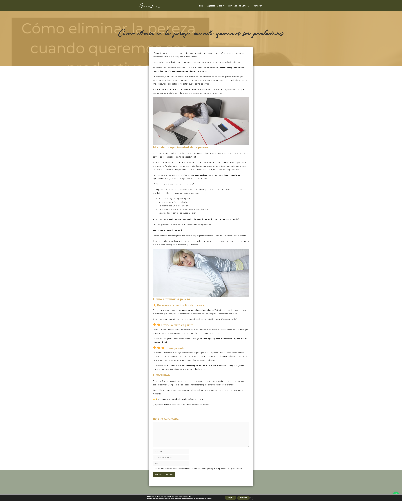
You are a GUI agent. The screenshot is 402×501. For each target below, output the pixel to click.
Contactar (258, 6)
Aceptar (230, 498)
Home (201, 6)
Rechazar (243, 498)
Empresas (211, 6)
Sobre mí (221, 6)
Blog (249, 6)
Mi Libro (242, 6)
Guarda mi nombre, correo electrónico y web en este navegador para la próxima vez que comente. (199, 468)
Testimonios (232, 6)
